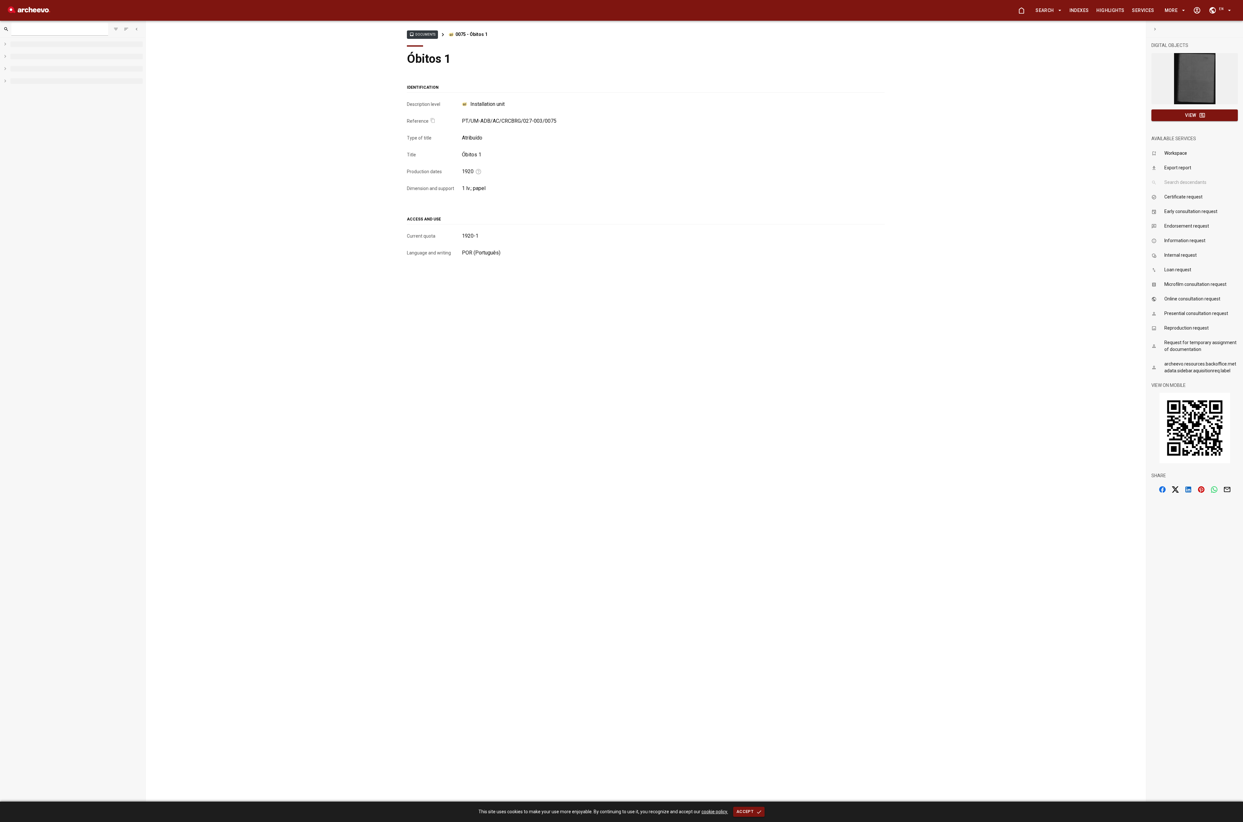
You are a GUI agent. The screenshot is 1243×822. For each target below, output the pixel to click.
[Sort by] (116, 29)
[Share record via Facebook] (1162, 489)
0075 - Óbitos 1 (471, 34)
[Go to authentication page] (1197, 10)
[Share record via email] (1227, 489)
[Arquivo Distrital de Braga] (29, 11)
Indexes (1079, 10)
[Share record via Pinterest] (1201, 489)
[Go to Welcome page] (1021, 10)
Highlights (1110, 10)
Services (1143, 10)
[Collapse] (136, 29)
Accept (745, 811)
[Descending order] (126, 29)
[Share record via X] (1175, 489)
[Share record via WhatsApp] (1214, 489)
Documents (422, 34)
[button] (1047, 11)
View (1190, 115)
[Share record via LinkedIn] (1188, 489)
